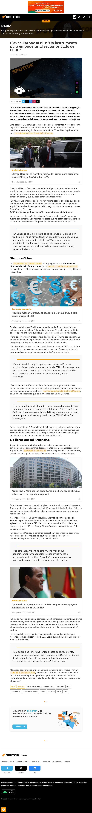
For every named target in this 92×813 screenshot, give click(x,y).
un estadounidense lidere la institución (33, 133)
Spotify (77, 92)
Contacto (51, 782)
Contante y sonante (21, 309)
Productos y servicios (38, 782)
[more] (79, 181)
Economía (36, 762)
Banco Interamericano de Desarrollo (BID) (40, 686)
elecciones (60, 686)
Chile (59, 691)
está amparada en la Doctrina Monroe (61, 391)
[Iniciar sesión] (78, 17)
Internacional (23, 762)
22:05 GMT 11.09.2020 (18, 55)
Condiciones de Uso (21, 782)
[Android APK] (8, 792)
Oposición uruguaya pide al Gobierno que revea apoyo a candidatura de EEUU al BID (44, 606)
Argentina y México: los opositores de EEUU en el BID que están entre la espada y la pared (46, 492)
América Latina (19, 170)
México (43, 691)
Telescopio (21, 686)
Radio (13, 686)
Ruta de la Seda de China (23, 672)
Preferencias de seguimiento (41, 785)
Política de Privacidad (63, 782)
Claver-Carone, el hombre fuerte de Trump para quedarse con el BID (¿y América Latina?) (45, 175)
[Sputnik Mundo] (11, 19)
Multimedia (57, 762)
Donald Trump (15, 691)
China (65, 691)
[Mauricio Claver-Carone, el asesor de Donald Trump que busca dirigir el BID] (46, 291)
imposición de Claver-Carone (27, 263)
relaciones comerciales (30, 691)
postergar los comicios (35, 450)
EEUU (68, 686)
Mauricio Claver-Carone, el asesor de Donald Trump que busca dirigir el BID (44, 314)
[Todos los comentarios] (3, 809)
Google (77, 88)
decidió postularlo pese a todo (62, 266)
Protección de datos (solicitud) (13, 785)
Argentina (51, 691)
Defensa (46, 762)
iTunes (77, 83)
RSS (27, 785)
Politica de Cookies (80, 782)
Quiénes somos (7, 782)
